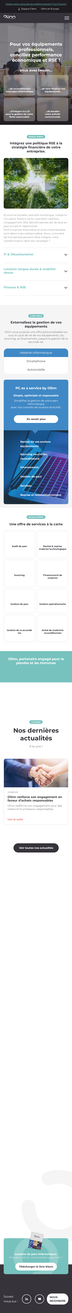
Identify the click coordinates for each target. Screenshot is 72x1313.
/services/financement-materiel (52, 79)
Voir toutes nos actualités (36, 848)
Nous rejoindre (58, 1299)
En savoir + (19, 552)
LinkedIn (26, 1299)
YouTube (39, 1299)
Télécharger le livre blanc (36, 1266)
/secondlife (12, 77)
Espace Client (28, 8)
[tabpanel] (36, 442)
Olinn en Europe (50, 8)
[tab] (36, 353)
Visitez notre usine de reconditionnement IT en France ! (36, 4)
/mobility (10, 100)
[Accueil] (9, 16)
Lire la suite (15, 819)
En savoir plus (36, 419)
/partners (43, 100)
